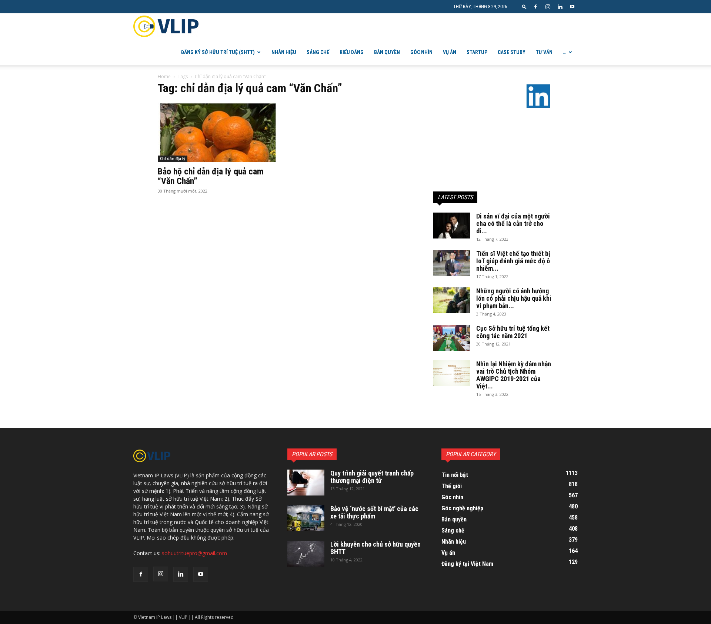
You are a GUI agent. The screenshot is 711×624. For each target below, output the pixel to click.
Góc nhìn (421, 52)
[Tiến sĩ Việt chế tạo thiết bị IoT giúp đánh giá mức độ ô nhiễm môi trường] (451, 263)
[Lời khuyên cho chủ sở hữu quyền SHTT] (305, 554)
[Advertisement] (493, 141)
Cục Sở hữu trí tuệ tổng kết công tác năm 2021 (513, 332)
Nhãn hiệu (283, 52)
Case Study (511, 52)
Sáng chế (318, 52)
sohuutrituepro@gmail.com (194, 553)
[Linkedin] (559, 6)
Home (164, 76)
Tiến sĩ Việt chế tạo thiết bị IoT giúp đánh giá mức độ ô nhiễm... (513, 261)
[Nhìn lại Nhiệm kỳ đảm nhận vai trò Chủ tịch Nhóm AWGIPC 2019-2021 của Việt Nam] (451, 373)
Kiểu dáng (352, 52)
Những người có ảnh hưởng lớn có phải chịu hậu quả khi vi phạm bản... (513, 298)
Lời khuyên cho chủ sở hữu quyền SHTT (375, 547)
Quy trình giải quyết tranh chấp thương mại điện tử (372, 476)
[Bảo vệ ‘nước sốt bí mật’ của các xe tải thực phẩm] (305, 518)
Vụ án (449, 52)
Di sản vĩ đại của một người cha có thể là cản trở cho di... (513, 223)
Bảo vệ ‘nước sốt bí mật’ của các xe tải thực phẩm (374, 512)
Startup (477, 52)
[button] (524, 6)
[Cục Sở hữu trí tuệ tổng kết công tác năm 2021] (451, 338)
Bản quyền (387, 52)
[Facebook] (535, 6)
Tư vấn (544, 52)
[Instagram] (547, 6)
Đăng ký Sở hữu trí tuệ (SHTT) (218, 52)
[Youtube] (572, 6)
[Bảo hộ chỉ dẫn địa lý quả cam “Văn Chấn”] (218, 132)
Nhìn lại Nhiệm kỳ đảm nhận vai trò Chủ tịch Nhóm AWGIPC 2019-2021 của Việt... (513, 375)
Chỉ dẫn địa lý (172, 158)
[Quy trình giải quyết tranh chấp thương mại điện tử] (305, 482)
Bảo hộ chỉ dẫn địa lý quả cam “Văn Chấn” (211, 176)
